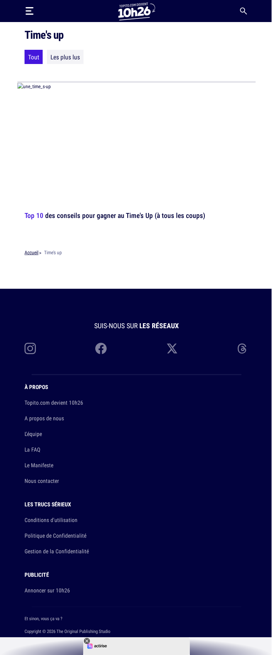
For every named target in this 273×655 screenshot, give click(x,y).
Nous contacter (42, 481)
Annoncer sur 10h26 (47, 590)
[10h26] (136, 11)
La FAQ (32, 449)
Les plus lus (65, 57)
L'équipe (33, 434)
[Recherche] (243, 11)
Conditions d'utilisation (51, 520)
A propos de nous (44, 418)
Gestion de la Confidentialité (57, 551)
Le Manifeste (39, 465)
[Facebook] (101, 348)
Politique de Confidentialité (55, 535)
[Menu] (29, 11)
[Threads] (242, 348)
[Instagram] (30, 348)
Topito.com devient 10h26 (54, 402)
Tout (33, 57)
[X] (172, 348)
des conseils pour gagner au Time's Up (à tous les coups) (115, 215)
